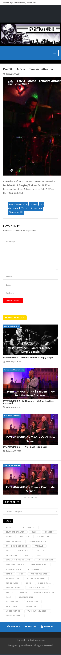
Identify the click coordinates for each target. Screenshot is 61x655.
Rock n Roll (44, 583)
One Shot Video (39, 564)
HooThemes (27, 646)
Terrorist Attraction (31, 208)
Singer (23, 592)
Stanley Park (13, 601)
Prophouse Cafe (39, 573)
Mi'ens (33, 205)
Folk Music (24, 550)
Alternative (29, 527)
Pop (21, 573)
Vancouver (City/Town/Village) (22, 606)
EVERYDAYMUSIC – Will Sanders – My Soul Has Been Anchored (28, 402)
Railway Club (12, 578)
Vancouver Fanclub (38, 611)
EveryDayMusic (13, 541)
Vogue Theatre (13, 615)
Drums (9, 536)
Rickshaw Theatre (36, 578)
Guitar (40, 550)
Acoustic (11, 527)
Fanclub (39, 545)
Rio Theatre (12, 583)
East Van (24, 536)
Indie (27, 555)
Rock (28, 583)
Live (39, 555)
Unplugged (32, 601)
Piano (9, 573)
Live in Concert (45, 559)
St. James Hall (26, 597)
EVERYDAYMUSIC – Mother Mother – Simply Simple (28, 357)
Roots (9, 592)
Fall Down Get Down (17, 545)
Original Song (13, 569)
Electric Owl (43, 536)
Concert (49, 531)
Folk (8, 550)
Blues (35, 531)
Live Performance (15, 564)
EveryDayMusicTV (18, 205)
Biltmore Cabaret (15, 531)
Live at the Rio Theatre (18, 559)
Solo (8, 597)
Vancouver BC (16, 212)
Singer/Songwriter (44, 592)
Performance (35, 569)
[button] (25, 497)
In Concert (11, 555)
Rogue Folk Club (37, 587)
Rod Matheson (13, 587)
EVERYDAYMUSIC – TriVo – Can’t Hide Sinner (25, 447)
